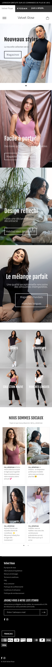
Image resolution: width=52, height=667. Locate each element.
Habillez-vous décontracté (20, 231)
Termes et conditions (11, 577)
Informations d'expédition (13, 571)
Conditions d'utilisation (12, 590)
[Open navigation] (4, 18)
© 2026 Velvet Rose (7, 661)
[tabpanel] (26, 485)
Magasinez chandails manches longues (31, 300)
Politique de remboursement (14, 593)
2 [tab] (28, 545)
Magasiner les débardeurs (20, 156)
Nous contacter (9, 583)
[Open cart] (47, 18)
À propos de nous (10, 567)
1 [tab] (23, 545)
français (8, 633)
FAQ (5, 580)
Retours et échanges (11, 574)
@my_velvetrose (36, 423)
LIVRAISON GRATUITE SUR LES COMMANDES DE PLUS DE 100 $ (26, 2)
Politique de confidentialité (13, 587)
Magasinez (13, 54)
